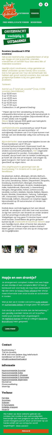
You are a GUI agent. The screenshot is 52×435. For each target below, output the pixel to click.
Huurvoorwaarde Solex (12, 372)
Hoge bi (5, 409)
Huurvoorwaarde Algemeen (15, 379)
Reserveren (36, 22)
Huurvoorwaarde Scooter (13, 370)
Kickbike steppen (10, 407)
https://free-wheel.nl (27, 290)
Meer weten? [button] (22, 425)
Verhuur (35, 13)
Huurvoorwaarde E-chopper (15, 375)
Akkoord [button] (26, 431)
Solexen (5, 402)
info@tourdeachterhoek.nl (14, 359)
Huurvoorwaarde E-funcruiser (15, 377)
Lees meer (10, 328)
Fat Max (5, 398)
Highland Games (12, 318)
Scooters (6, 400)
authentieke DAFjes (14, 304)
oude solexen (41, 302)
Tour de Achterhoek (19, 13)
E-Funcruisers (8, 404)
